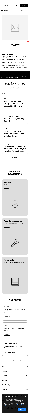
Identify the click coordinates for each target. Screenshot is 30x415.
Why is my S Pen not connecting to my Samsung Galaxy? (15, 57)
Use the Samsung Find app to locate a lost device (14, 60)
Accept (22, 409)
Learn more (7, 316)
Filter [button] (5, 94)
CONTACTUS (24, 77)
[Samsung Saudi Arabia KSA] (4, 10)
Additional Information (12, 77)
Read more (7, 188)
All (12, 88)
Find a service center (9, 352)
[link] (27, 42)
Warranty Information (15, 49)
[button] (15, 102)
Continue (24, 5)
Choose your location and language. (9, 2)
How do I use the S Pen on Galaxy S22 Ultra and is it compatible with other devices (15, 63)
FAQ (17, 88)
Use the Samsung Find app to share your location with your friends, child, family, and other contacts (14, 66)
